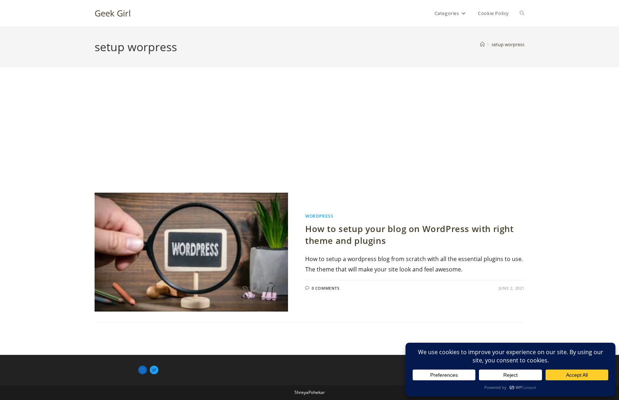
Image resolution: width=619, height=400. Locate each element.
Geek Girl (113, 13)
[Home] (482, 44)
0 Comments (326, 288)
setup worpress (507, 44)
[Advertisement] (309, 139)
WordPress (319, 216)
